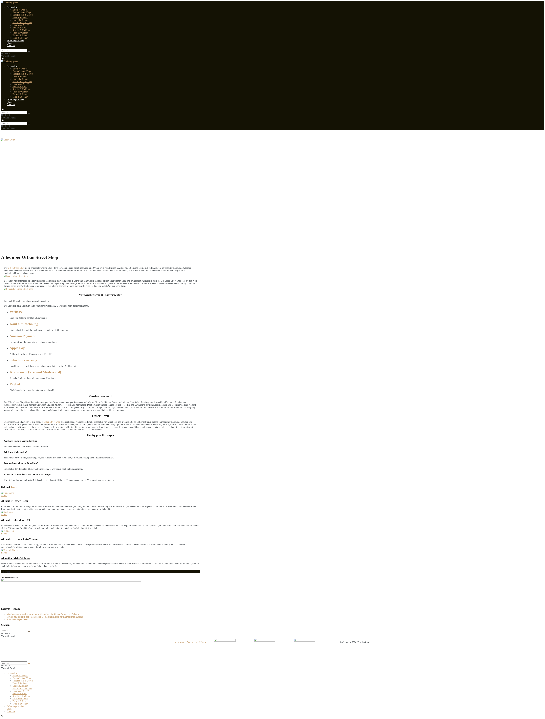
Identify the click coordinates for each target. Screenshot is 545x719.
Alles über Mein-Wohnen (15, 558)
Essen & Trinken (20, 10)
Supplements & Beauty (22, 15)
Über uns (11, 45)
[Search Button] (29, 51)
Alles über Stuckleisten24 (15, 520)
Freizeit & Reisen (20, 35)
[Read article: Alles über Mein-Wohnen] (100, 550)
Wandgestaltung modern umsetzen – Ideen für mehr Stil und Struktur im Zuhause (43, 614)
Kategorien (12, 7)
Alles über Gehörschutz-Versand (19, 539)
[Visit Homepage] (9, 61)
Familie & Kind (19, 27)
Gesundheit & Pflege (21, 12)
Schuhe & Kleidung (21, 30)
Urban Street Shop (16, 268)
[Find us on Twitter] (2, 716)
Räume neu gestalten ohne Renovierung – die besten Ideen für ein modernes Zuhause (45, 617)
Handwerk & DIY (20, 25)
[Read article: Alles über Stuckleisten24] (100, 512)
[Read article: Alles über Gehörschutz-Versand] (100, 531)
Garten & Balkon (20, 20)
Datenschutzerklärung (196, 642)
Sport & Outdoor (20, 33)
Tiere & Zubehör (20, 38)
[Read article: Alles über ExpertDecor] (100, 493)
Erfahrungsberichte (15, 40)
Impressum (179, 642)
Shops (9, 43)
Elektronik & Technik (22, 22)
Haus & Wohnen (20, 17)
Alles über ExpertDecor (14, 500)
